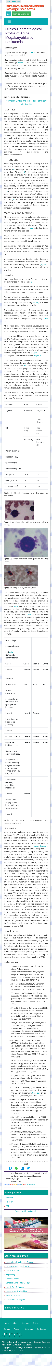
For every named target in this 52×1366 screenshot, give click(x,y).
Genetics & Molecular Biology (18, 1283)
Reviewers (28, 1329)
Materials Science (13, 1295)
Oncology (36, 1093)
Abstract (9, 1197)
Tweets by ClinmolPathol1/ (26, 1211)
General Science (12, 1278)
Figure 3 (37, 355)
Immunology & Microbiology (17, 1291)
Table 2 (30, 614)
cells (25, 366)
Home (6, 1323)
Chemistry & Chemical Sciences (18, 1266)
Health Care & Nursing (15, 1287)
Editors (7, 1329)
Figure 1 (44, 264)
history (30, 228)
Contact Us (41, 1329)
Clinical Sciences (12, 1270)
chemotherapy (40, 846)
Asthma (32, 52)
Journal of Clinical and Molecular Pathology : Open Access (25, 7)
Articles (36, 1323)
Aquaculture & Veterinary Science (19, 1262)
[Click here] (7, 13)
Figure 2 (36, 353)
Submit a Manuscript (21, 13)
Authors (17, 1329)
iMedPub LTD (40, 1347)
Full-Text (9, 1202)
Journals (25, 1323)
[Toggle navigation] (9, 21)
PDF (7, 1206)
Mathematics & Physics (15, 1299)
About (15, 1323)
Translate (31, 1184)
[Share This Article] (11, 1168)
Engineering (10, 1274)
